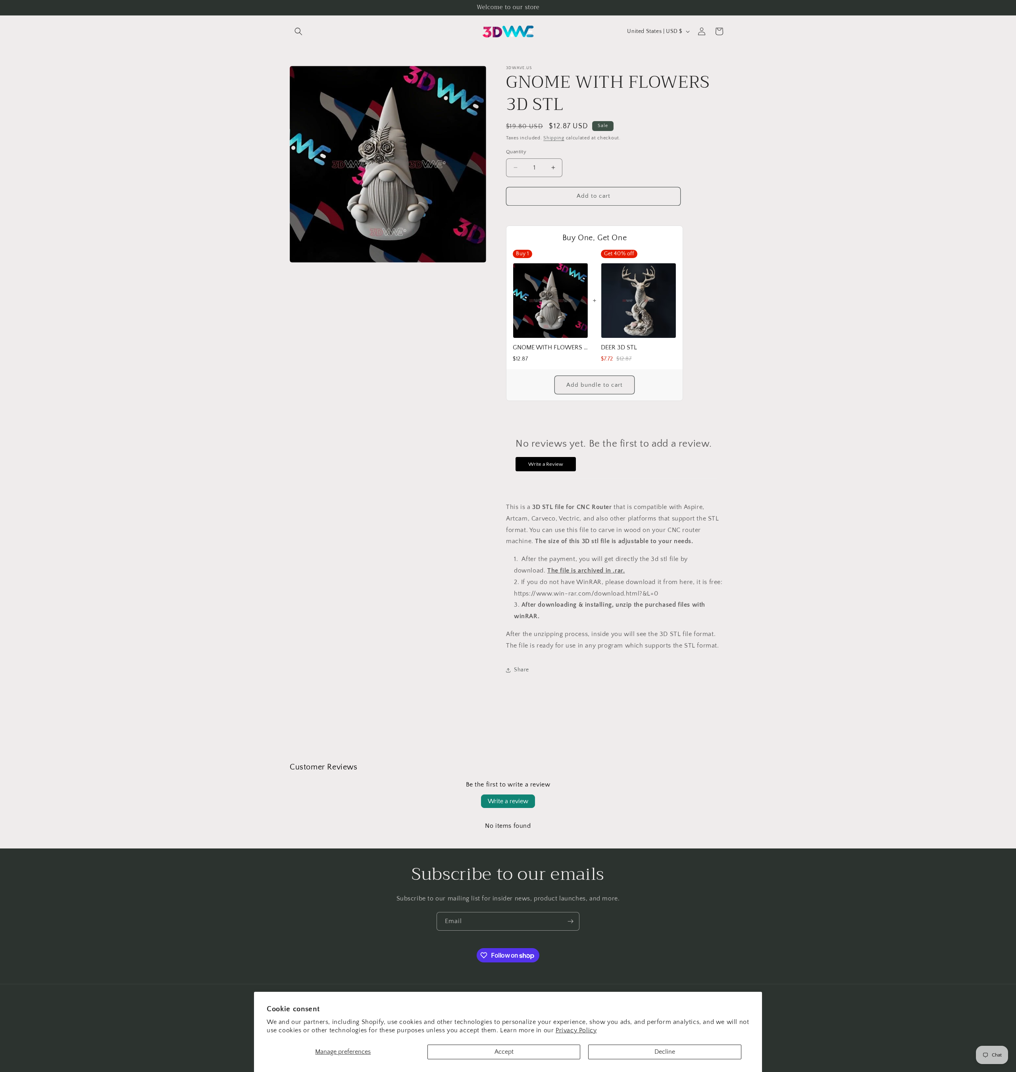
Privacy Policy (576, 1030)
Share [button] (521, 670)
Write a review (508, 801)
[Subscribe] (570, 921)
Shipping (553, 138)
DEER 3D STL (619, 347)
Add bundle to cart (594, 385)
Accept (504, 1051)
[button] (298, 31)
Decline (664, 1051)
